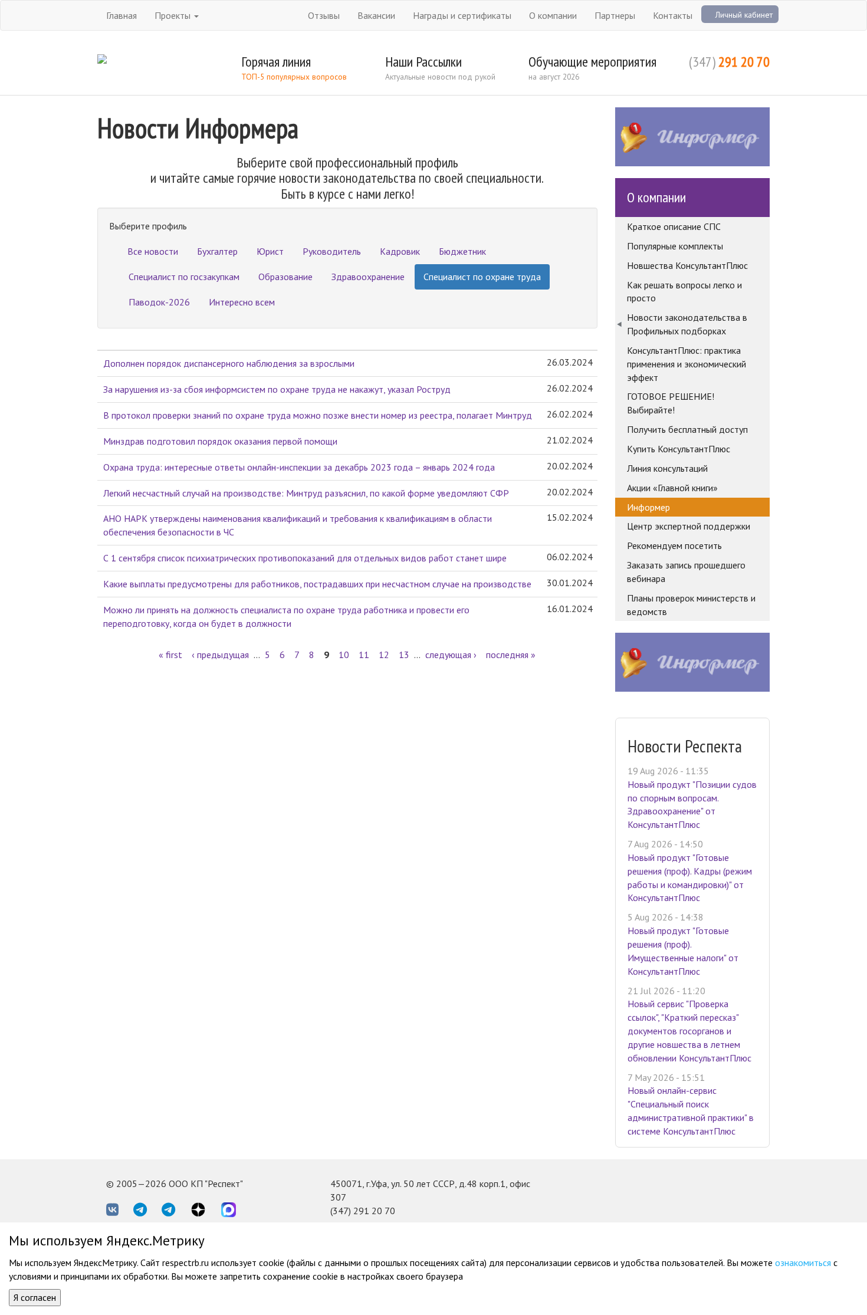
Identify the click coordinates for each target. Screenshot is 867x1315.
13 (404, 654)
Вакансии (376, 15)
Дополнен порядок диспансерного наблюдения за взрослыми (228, 363)
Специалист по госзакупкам (184, 276)
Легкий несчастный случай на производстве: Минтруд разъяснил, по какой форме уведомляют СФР (306, 493)
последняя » (511, 654)
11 (364, 654)
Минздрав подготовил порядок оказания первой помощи (220, 441)
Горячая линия (276, 61)
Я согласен (35, 1297)
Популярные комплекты (675, 246)
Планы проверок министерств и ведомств (691, 604)
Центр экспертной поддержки (688, 526)
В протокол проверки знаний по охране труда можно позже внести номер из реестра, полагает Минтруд (317, 415)
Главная (121, 15)
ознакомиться (803, 1262)
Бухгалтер (217, 251)
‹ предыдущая (220, 654)
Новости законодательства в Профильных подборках (687, 324)
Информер (648, 507)
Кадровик (400, 251)
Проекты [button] (174, 15)
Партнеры (615, 15)
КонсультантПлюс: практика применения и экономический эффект (686, 363)
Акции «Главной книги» (672, 488)
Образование (285, 276)
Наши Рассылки (423, 61)
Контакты (672, 15)
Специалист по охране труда (482, 276)
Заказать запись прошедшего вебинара (686, 571)
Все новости (152, 251)
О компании (553, 15)
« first (170, 654)
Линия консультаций (667, 468)
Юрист (270, 251)
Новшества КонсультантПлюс (687, 265)
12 (384, 654)
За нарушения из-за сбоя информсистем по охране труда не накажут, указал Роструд (277, 389)
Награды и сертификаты (462, 15)
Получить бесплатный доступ (687, 429)
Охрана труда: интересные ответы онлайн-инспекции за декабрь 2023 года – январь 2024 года (299, 467)
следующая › (451, 654)
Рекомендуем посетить (674, 545)
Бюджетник (462, 251)
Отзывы (324, 15)
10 (344, 654)
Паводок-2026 (159, 302)
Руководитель (332, 251)
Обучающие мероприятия (592, 61)
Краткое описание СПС (674, 226)
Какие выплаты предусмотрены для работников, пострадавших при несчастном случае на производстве (317, 584)
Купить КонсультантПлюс (678, 449)
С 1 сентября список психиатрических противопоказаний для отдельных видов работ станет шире (305, 558)
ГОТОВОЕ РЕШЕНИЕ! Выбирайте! (670, 403)
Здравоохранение (368, 276)
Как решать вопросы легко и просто (684, 291)
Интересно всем (242, 302)
